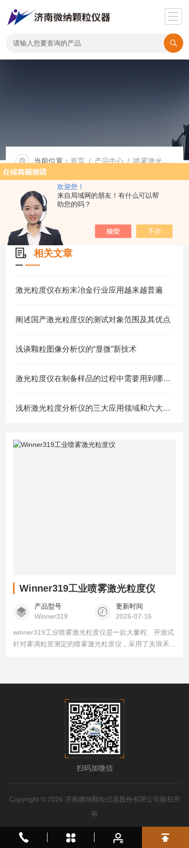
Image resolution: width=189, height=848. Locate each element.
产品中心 (109, 161)
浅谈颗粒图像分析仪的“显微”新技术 (76, 349)
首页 (77, 161)
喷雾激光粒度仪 (158, 161)
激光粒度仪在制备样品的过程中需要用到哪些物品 (95, 378)
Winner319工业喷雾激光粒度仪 (87, 588)
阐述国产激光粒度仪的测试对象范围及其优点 (93, 319)
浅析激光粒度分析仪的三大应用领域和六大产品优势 (95, 408)
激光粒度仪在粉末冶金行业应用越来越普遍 (89, 290)
